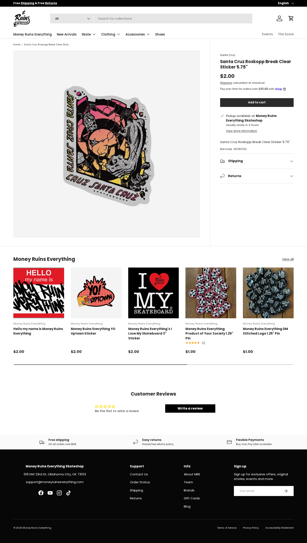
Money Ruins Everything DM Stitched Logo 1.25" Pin (265, 331)
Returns (136, 498)
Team (188, 482)
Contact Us (139, 474)
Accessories (135, 34)
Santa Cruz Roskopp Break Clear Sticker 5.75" (47, 44)
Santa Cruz (227, 55)
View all (288, 259)
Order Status (140, 482)
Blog (187, 506)
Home (16, 44)
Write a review (190, 408)
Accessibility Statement (279, 527)
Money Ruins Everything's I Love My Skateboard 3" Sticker (150, 333)
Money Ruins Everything (32, 34)
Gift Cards (192, 498)
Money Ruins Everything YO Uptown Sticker (93, 331)
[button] (291, 18)
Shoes (160, 34)
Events (267, 34)
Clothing (108, 34)
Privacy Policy (251, 527)
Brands (189, 490)
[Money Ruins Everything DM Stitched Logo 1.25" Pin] (268, 293)
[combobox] (151, 18)
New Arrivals (67, 34)
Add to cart (257, 102)
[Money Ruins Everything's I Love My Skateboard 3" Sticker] (153, 293)
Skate (86, 34)
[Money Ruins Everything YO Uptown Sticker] (96, 293)
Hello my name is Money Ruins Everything (38, 331)
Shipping (226, 83)
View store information (241, 131)
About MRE (192, 474)
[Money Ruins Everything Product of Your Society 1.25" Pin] (210, 293)
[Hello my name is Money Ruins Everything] (38, 293)
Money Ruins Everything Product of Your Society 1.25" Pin (209, 333)
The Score (286, 34)
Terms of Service (226, 527)
